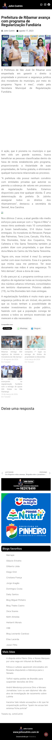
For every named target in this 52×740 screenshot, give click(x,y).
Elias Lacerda (12, 639)
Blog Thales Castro (15, 605)
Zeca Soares (12, 611)
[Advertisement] (26, 122)
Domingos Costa (14, 588)
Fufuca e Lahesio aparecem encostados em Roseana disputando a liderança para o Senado (27, 670)
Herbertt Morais (14, 622)
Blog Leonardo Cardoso (17, 633)
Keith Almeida (12, 617)
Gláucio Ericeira (13, 560)
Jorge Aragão (12, 583)
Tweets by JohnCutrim (12, 714)
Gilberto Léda (13, 566)
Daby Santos (12, 594)
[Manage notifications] (46, 734)
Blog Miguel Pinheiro (16, 600)
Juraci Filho (11, 645)
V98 (8, 628)
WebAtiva (32, 737)
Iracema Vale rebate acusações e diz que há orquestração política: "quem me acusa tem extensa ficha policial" (27, 705)
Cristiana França (14, 577)
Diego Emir (11, 572)
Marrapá (10, 555)
